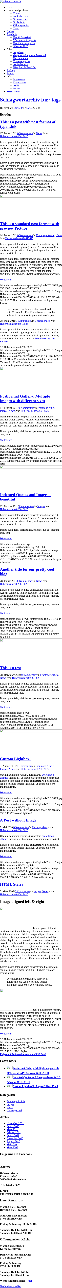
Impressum (19, 79)
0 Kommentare (25, 133)
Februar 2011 (14, 1132)
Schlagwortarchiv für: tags (30, 100)
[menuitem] (10, 7)
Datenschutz (19, 82)
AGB (16, 85)
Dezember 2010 (15, 1138)
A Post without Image (18, 820)
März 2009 (12, 1147)
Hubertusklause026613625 (14, 136)
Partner (17, 88)
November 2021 (15, 1123)
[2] (31, 196)
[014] (31, 467)
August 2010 (13, 1141)
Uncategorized (42, 320)
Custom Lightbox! (15, 759)
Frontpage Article (45, 235)
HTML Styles (11, 884)
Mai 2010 (12, 1144)
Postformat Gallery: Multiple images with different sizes (25, 398)
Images (3, 410)
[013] (31, 640)
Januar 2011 (13, 1135)
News (39, 133)
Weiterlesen (6, 279)
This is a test (10, 668)
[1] (31, 731)
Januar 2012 (13, 1126)
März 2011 (12, 1129)
